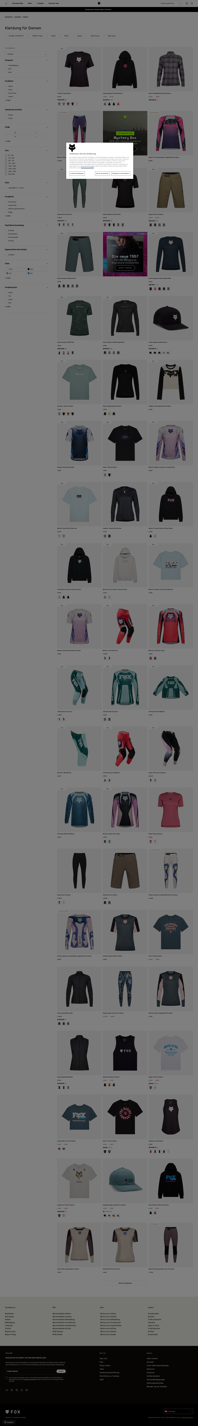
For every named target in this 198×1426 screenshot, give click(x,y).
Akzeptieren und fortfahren (120, 173)
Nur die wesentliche (102, 173)
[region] (99, 161)
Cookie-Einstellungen (77, 173)
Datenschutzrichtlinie (87, 167)
